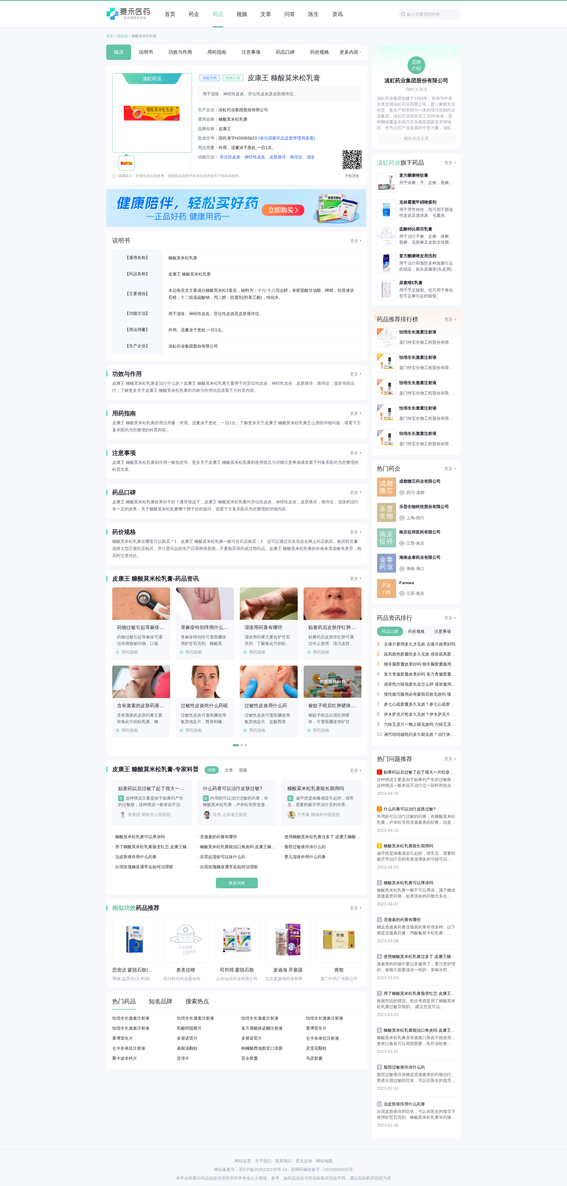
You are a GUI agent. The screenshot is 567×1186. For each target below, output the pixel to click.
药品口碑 (285, 52)
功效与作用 (180, 52)
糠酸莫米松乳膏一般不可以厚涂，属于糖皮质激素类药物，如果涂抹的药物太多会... (416, 893)
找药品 (122, 36)
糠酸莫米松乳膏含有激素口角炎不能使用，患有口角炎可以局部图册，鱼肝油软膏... (416, 1040)
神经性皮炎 (255, 157)
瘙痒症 (296, 157)
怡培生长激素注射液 (130, 1018)
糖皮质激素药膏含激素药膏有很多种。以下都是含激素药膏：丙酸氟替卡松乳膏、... (416, 930)
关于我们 (263, 1161)
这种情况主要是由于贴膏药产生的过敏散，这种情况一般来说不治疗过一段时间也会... (416, 782)
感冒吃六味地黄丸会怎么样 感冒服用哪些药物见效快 (420, 684)
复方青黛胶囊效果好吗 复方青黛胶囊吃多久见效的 (420, 673)
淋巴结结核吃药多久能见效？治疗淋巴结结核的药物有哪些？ (420, 734)
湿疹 (311, 157)
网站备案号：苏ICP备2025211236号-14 (250, 1169)
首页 (109, 36)
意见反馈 (304, 1161)
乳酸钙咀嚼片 (189, 1028)
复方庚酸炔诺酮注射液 (262, 1028)
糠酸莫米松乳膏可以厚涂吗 (140, 836)
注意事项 (251, 52)
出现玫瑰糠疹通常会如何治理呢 (144, 866)
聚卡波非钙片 (124, 1058)
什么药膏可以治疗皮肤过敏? (410, 809)
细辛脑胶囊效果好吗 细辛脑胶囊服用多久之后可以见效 (420, 663)
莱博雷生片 (316, 1028)
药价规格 (319, 52)
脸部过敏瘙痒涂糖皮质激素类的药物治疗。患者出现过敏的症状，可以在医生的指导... (416, 1077)
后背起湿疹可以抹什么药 (222, 856)
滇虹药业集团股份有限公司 (193, 346)
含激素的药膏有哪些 (218, 836)
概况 (118, 52)
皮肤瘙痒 (277, 157)
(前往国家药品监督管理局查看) (286, 138)
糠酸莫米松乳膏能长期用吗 (408, 845)
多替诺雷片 (187, 1038)
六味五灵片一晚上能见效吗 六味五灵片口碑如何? (420, 724)
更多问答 (237, 883)
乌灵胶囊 (314, 1058)
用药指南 (216, 52)
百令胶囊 (249, 1058)
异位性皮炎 (230, 157)
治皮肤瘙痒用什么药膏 (136, 856)
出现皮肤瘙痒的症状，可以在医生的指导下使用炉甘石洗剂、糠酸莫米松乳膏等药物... (416, 1114)
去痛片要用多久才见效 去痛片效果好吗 (419, 643)
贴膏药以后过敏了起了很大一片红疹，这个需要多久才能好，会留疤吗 (448, 772)
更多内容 (349, 52)
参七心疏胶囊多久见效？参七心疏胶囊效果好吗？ (420, 704)
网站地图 (324, 1161)
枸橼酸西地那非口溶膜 (262, 1048)
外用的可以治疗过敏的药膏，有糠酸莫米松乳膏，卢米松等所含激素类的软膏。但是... (416, 819)
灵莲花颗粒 (316, 1048)
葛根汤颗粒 (187, 1048)
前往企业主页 (416, 138)
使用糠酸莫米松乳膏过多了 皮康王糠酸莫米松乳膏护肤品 (322, 836)
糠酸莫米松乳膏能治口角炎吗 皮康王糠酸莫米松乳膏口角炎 (238, 846)
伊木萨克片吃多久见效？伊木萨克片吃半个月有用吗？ (420, 714)
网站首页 (242, 1161)
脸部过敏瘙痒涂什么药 (305, 846)
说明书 (146, 52)
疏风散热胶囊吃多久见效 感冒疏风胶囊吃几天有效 (420, 653)
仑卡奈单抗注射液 (322, 1038)
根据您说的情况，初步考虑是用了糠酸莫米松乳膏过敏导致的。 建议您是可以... (416, 1003)
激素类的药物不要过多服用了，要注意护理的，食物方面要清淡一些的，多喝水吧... (416, 966)
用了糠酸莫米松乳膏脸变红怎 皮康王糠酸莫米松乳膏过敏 (153, 846)
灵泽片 (183, 1058)
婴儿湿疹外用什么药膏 (305, 856)
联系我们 (283, 1161)
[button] (235, 745)
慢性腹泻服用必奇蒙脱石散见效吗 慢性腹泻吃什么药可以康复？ (420, 694)
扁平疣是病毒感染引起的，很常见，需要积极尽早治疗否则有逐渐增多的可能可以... (416, 856)
